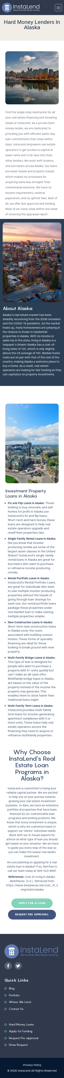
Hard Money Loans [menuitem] (21, 1024)
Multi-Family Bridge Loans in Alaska (31, 658)
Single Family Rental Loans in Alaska (31, 539)
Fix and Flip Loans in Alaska (26, 503)
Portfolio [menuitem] (14, 995)
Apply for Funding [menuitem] (21, 1031)
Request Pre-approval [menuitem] (23, 1038)
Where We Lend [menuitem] (20, 1002)
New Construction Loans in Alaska (30, 622)
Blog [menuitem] (12, 988)
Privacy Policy (32, 1065)
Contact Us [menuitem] (16, 1009)
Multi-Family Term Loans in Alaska (30, 706)
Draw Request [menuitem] (18, 1045)
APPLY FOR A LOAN (32, 903)
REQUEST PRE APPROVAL (32, 914)
